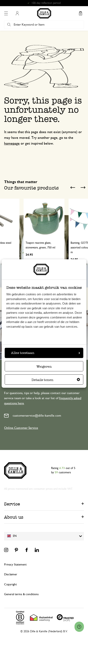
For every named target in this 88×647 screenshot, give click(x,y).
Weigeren (44, 366)
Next (83, 187)
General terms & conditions (21, 594)
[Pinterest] (16, 550)
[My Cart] (80, 13)
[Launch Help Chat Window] (79, 627)
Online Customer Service (21, 427)
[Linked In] (37, 550)
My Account (17, 13)
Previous (73, 187)
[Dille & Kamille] (44, 13)
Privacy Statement (15, 564)
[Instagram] (6, 550)
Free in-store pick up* (45, 3)
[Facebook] (27, 550)
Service (12, 503)
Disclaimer (10, 574)
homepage (12, 143)
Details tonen (42, 380)
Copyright (10, 584)
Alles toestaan (22, 353)
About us (13, 517)
